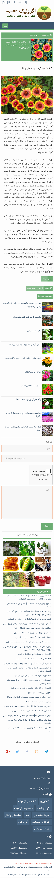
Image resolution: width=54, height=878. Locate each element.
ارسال (46, 526)
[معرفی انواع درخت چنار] (26, 548)
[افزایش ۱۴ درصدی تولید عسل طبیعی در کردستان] (10, 564)
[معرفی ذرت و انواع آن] (26, 564)
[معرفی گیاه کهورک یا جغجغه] (10, 579)
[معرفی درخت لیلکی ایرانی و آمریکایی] (26, 579)
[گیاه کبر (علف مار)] (10, 548)
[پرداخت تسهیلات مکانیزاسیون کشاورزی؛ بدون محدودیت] (42, 564)
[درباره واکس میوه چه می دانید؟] (42, 579)
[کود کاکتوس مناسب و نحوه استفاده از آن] (42, 548)
